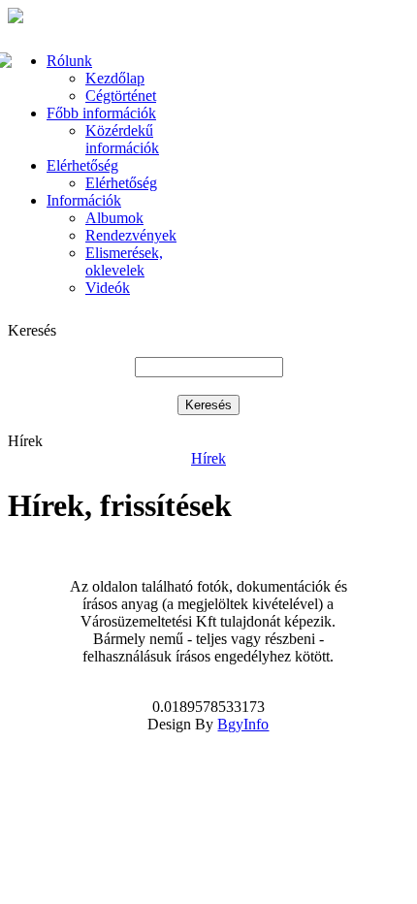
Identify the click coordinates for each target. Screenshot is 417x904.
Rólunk (69, 60)
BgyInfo (243, 724)
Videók (107, 287)
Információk (84, 200)
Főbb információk (101, 113)
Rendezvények (130, 235)
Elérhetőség (82, 165)
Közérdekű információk (122, 139)
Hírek (208, 458)
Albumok (114, 218)
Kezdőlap (114, 78)
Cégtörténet (120, 95)
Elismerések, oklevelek (124, 261)
